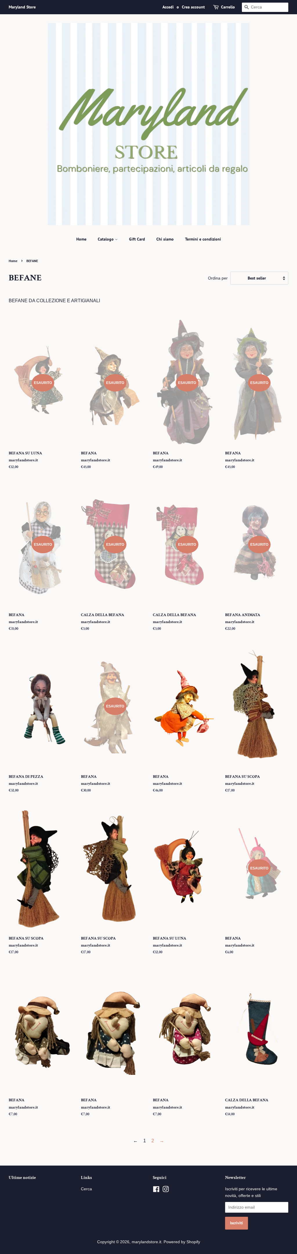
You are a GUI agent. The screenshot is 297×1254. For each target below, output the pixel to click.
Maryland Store (22, 7)
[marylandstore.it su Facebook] (156, 1190)
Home (81, 239)
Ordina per (218, 278)
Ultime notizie (22, 1177)
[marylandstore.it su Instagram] (165, 1190)
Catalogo (106, 239)
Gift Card (137, 239)
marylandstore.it (146, 1242)
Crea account (193, 7)
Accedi (168, 7)
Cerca (86, 1189)
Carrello (228, 7)
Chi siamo (165, 239)
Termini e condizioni (203, 239)
